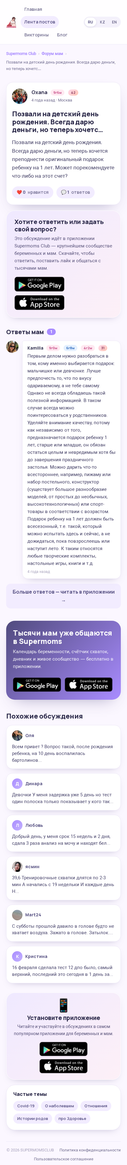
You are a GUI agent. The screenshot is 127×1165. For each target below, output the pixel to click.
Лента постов (39, 22)
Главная (33, 9)
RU (90, 22)
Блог (62, 35)
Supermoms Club (21, 53)
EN (114, 22)
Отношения (95, 1106)
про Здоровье (72, 1118)
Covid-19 (26, 1106)
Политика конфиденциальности (90, 1150)
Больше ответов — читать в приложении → (64, 595)
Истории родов (32, 1118)
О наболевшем (59, 1106)
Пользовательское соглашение (63, 1159)
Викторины (36, 35)
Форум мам (52, 53)
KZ (102, 22)
